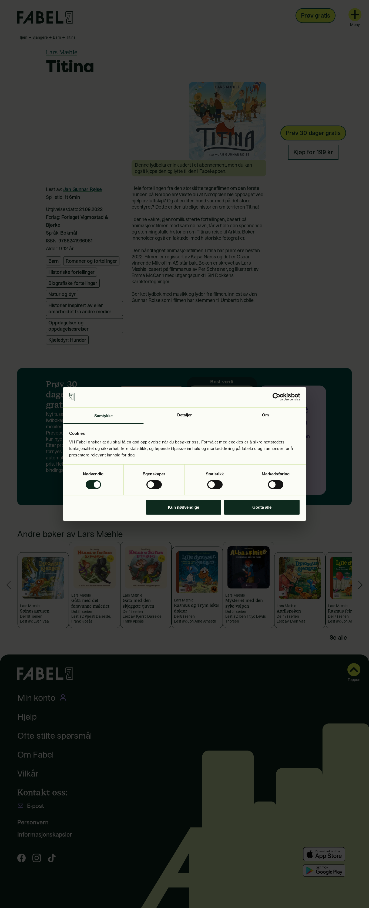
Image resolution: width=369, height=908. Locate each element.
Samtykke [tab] (103, 415)
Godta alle (261, 507)
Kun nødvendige (183, 507)
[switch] (154, 484)
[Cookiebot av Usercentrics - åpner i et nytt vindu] (276, 397)
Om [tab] (265, 415)
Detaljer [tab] (184, 415)
